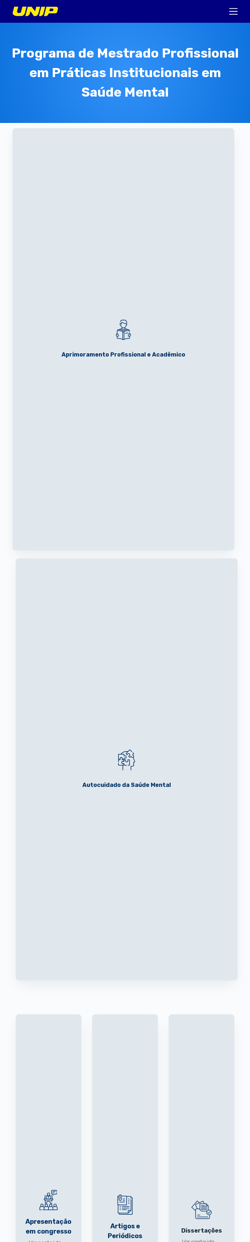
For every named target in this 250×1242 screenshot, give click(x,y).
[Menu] (233, 11)
